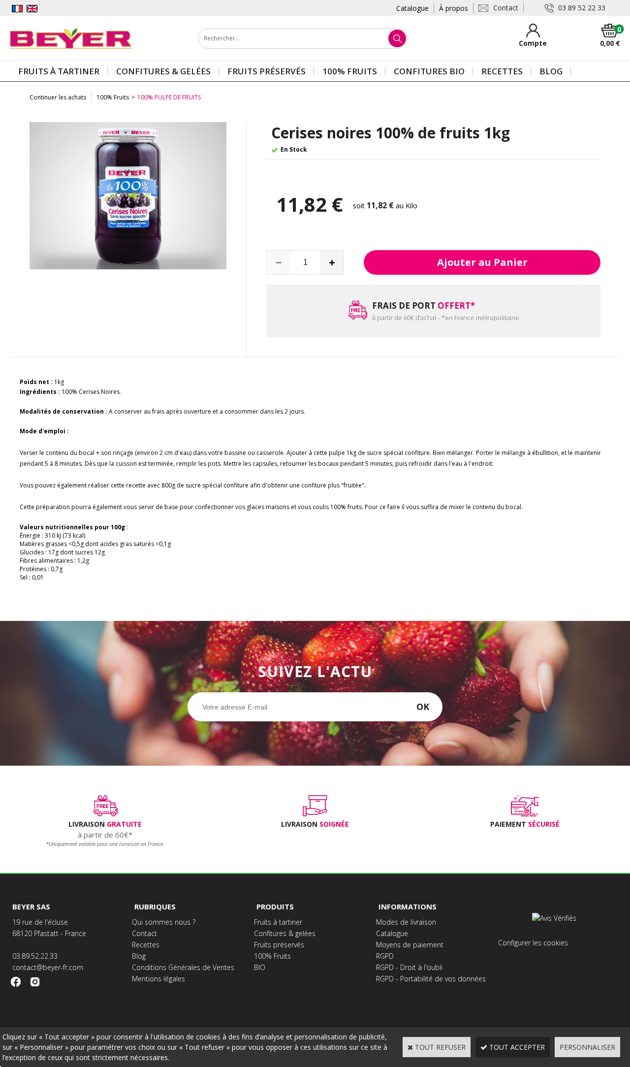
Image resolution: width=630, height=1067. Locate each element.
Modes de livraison (406, 922)
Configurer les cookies (533, 942)
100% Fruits (349, 71)
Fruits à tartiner (58, 71)
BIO (259, 967)
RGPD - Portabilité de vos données (431, 978)
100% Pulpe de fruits (169, 97)
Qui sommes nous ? (163, 922)
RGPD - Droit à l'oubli (409, 967)
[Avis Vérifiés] (555, 918)
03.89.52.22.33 (35, 956)
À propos (453, 8)
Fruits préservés (266, 71)
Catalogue (412, 8)
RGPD (385, 956)
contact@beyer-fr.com (47, 967)
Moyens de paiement (409, 944)
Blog (551, 71)
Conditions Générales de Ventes (183, 967)
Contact (144, 933)
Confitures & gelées (163, 71)
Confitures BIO (429, 71)
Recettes (502, 71)
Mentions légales (158, 978)
